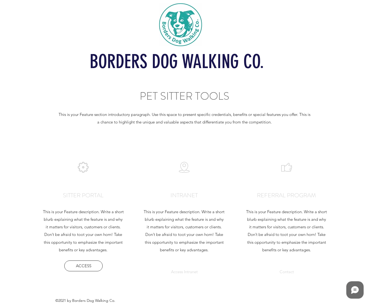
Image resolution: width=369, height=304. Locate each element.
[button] (286, 272)
